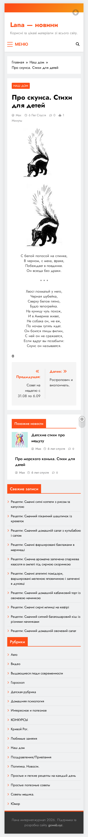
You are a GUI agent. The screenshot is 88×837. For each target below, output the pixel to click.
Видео (15, 663)
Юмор (15, 803)
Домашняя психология (27, 701)
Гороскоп (18, 682)
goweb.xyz (55, 825)
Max (18, 115)
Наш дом (20, 86)
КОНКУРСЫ (19, 719)
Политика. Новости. (25, 766)
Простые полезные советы (30, 785)
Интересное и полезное (29, 710)
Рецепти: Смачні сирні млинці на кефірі (40, 607)
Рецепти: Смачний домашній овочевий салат (43, 630)
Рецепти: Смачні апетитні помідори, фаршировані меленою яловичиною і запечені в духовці (45, 578)
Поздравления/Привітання (31, 757)
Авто (14, 654)
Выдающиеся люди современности (37, 673)
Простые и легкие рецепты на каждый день (43, 775)
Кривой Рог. (19, 729)
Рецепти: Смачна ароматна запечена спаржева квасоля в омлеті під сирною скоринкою (45, 561)
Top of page (75, 12)
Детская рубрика (23, 691)
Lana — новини (34, 24)
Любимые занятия (24, 738)
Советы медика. (22, 794)
